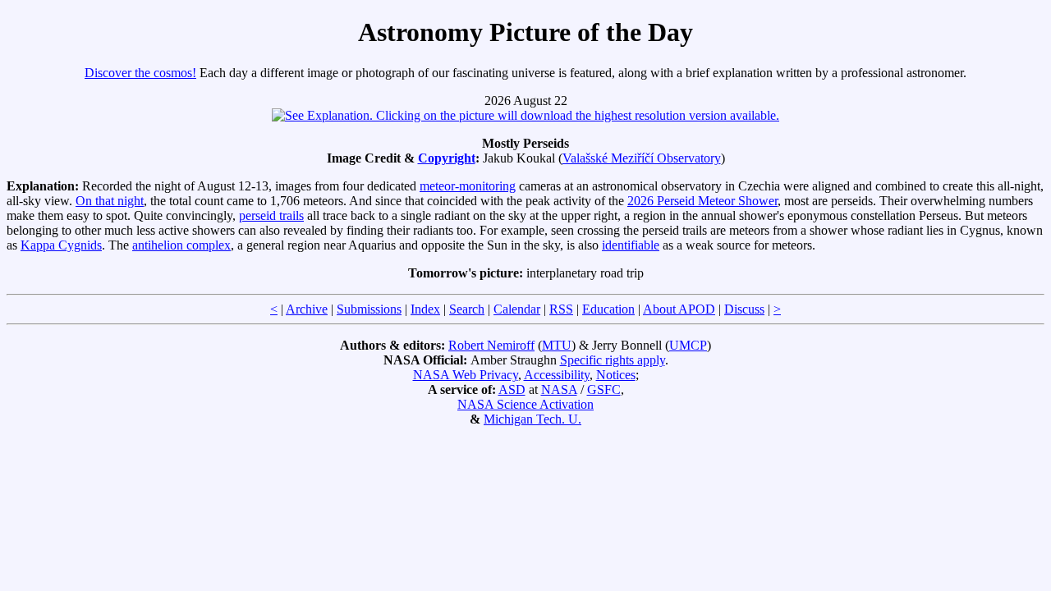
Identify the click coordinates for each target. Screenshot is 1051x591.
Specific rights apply (612, 360)
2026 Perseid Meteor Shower (702, 201)
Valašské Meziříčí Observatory (641, 158)
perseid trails (271, 215)
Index (425, 309)
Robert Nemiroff (491, 345)
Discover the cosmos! (140, 73)
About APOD (679, 309)
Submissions (369, 309)
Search (466, 309)
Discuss (744, 309)
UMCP (688, 345)
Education (608, 309)
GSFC (604, 389)
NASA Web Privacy (465, 375)
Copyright (446, 158)
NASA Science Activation (525, 404)
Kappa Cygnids (61, 245)
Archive (307, 309)
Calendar (516, 309)
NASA (559, 389)
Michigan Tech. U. (532, 419)
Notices (616, 375)
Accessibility (557, 375)
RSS (561, 309)
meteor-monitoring (468, 186)
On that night (110, 201)
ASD (512, 389)
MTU (556, 345)
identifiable (630, 245)
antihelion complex (181, 245)
